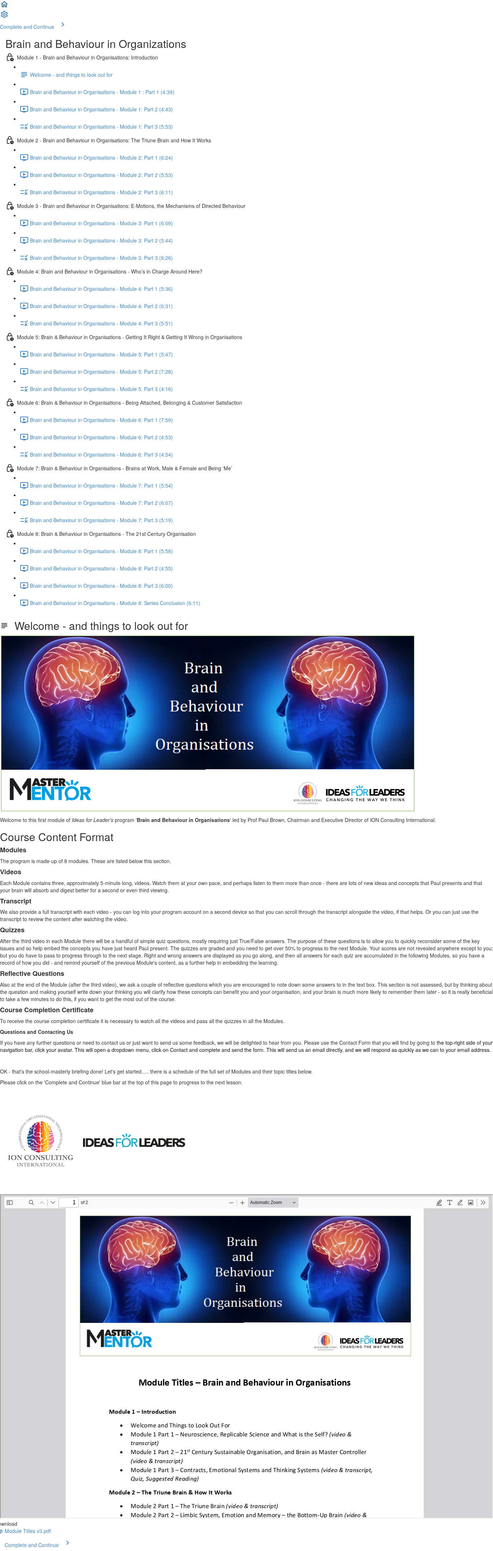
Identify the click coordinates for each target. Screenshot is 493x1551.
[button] (4, 6)
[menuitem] (4, 16)
